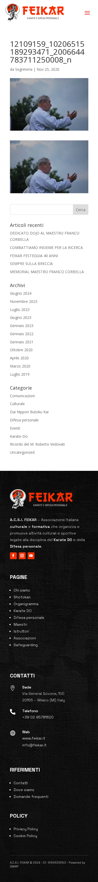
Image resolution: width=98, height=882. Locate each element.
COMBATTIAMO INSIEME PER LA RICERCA (46, 247)
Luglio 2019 (20, 374)
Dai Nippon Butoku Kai (29, 411)
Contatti (21, 783)
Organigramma (26, 603)
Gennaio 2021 (21, 341)
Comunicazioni (22, 395)
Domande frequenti (31, 796)
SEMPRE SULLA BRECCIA (31, 263)
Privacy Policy (26, 829)
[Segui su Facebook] (13, 555)
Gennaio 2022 (21, 333)
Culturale (17, 403)
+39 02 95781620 (38, 717)
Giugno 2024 (20, 293)
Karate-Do (19, 436)
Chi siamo (22, 590)
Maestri (20, 624)
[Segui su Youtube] (31, 555)
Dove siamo (24, 789)
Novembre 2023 (23, 301)
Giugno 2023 (20, 317)
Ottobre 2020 (21, 349)
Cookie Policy (25, 835)
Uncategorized (22, 452)
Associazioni (25, 638)
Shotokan (22, 597)
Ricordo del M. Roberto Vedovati (37, 444)
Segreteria (23, 69)
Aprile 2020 (19, 357)
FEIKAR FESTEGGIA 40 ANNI (34, 255)
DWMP (14, 867)
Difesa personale (24, 419)
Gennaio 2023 (21, 325)
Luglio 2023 (20, 309)
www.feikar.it (33, 738)
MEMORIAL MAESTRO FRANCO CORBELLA (47, 271)
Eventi (15, 428)
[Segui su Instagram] (22, 555)
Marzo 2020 (20, 366)
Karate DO (23, 610)
